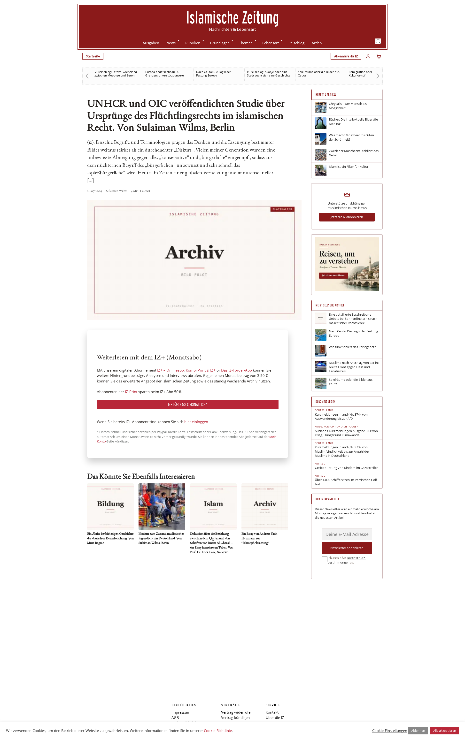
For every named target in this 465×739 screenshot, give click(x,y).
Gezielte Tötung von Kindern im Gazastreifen (347, 468)
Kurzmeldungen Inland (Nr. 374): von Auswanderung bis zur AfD (341, 416)
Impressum (180, 712)
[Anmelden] (368, 56)
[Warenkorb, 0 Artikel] (379, 56)
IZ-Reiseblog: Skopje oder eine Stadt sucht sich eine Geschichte (268, 73)
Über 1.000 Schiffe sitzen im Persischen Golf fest (346, 482)
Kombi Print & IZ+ (201, 370)
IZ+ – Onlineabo (170, 370)
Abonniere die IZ (346, 56)
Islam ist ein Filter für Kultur (348, 167)
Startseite (93, 56)
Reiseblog (296, 42)
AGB (175, 717)
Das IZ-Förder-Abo (236, 370)
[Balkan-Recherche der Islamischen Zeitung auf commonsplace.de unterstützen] (347, 290)
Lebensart (270, 42)
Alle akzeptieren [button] (444, 730)
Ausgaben (151, 42)
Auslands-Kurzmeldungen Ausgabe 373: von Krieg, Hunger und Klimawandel (346, 433)
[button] (378, 41)
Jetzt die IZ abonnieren (347, 217)
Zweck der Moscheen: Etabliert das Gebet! (354, 153)
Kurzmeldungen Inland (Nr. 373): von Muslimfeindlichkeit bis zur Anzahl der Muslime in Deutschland (342, 451)
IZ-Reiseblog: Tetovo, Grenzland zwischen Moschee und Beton (115, 73)
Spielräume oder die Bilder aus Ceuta (319, 73)
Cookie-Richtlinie (218, 730)
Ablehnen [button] (418, 730)
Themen (246, 42)
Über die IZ (275, 717)
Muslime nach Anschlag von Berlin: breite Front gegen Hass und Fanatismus (354, 367)
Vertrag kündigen (235, 717)
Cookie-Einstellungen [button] (389, 730)
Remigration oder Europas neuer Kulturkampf (371, 73)
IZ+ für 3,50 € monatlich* (187, 404)
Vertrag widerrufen (237, 712)
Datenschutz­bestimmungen (346, 560)
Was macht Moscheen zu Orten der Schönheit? (351, 137)
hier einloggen (196, 421)
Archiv (317, 42)
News (171, 42)
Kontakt (272, 712)
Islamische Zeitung (232, 17)
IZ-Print (131, 391)
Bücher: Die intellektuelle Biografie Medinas (353, 121)
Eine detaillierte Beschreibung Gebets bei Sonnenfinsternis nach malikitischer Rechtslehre (353, 318)
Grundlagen (220, 42)
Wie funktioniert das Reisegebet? (352, 347)
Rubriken (192, 42)
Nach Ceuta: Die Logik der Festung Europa (213, 73)
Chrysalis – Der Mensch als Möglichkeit (348, 106)
